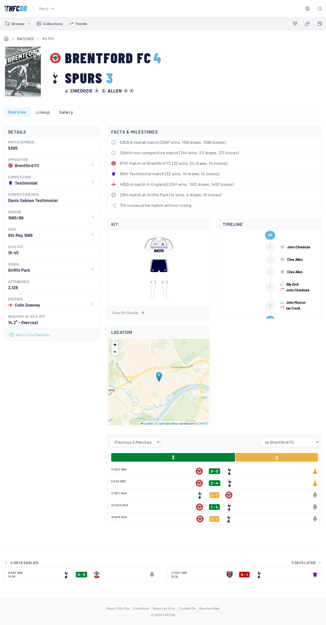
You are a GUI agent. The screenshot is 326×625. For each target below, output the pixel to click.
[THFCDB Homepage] (15, 8)
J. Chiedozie (79, 91)
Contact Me (187, 608)
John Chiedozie (298, 247)
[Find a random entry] (307, 23)
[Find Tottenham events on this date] (320, 23)
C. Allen (112, 91)
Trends (81, 23)
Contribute (141, 608)
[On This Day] (320, 24)
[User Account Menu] (307, 8)
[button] (159, 377)
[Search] (320, 8)
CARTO (203, 423)
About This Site (117, 608)
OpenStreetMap (168, 423)
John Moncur (296, 302)
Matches (25, 39)
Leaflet (148, 423)
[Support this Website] (295, 23)
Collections (53, 23)
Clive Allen (295, 259)
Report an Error (164, 608)
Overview (17, 112)
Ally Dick (292, 284)
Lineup (43, 112)
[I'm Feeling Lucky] (307, 23)
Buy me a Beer (209, 608)
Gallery (66, 112)
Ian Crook (293, 308)
